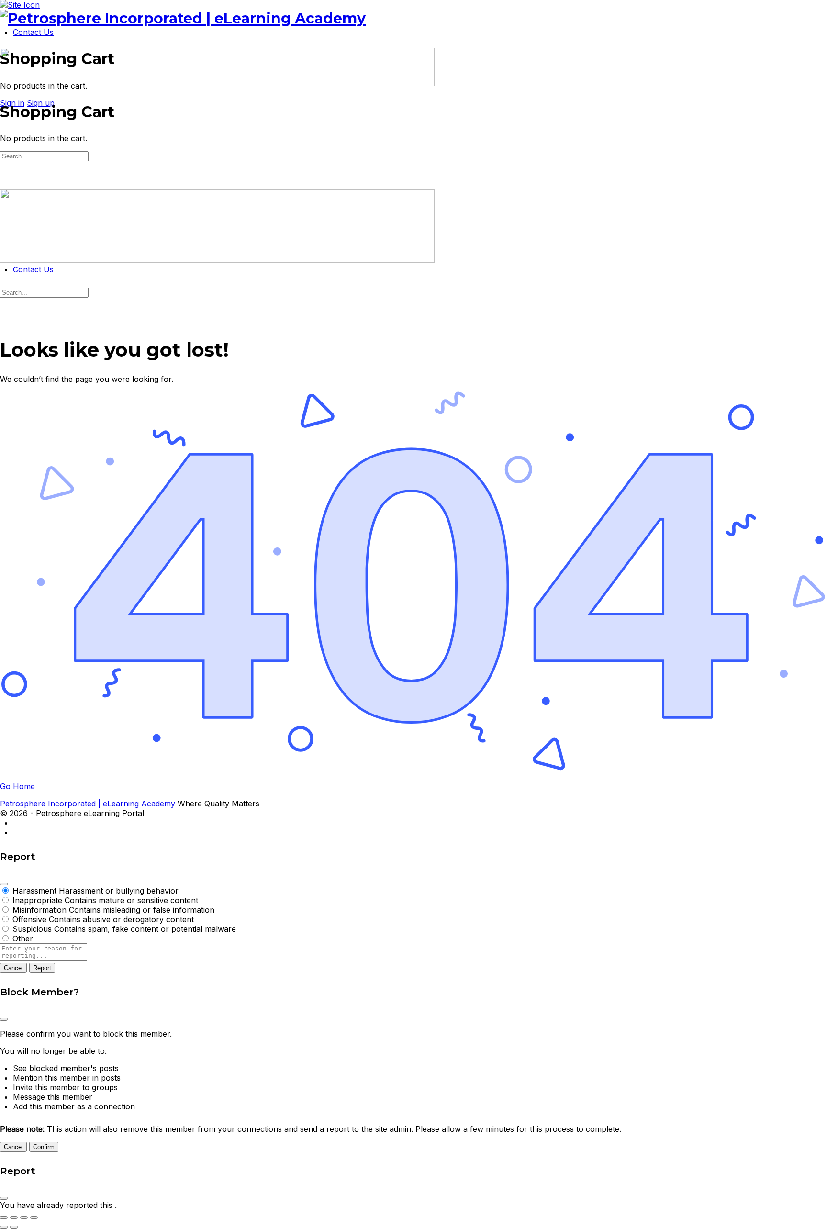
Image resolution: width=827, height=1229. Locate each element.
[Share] (24, 1217)
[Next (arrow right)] (14, 1227)
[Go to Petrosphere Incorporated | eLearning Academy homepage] (183, 18)
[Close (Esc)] (4, 884)
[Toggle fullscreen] (14, 1217)
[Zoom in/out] (4, 1217)
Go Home (17, 786)
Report (42, 968)
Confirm (44, 1147)
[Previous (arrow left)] (4, 1227)
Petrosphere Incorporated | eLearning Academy (89, 803)
